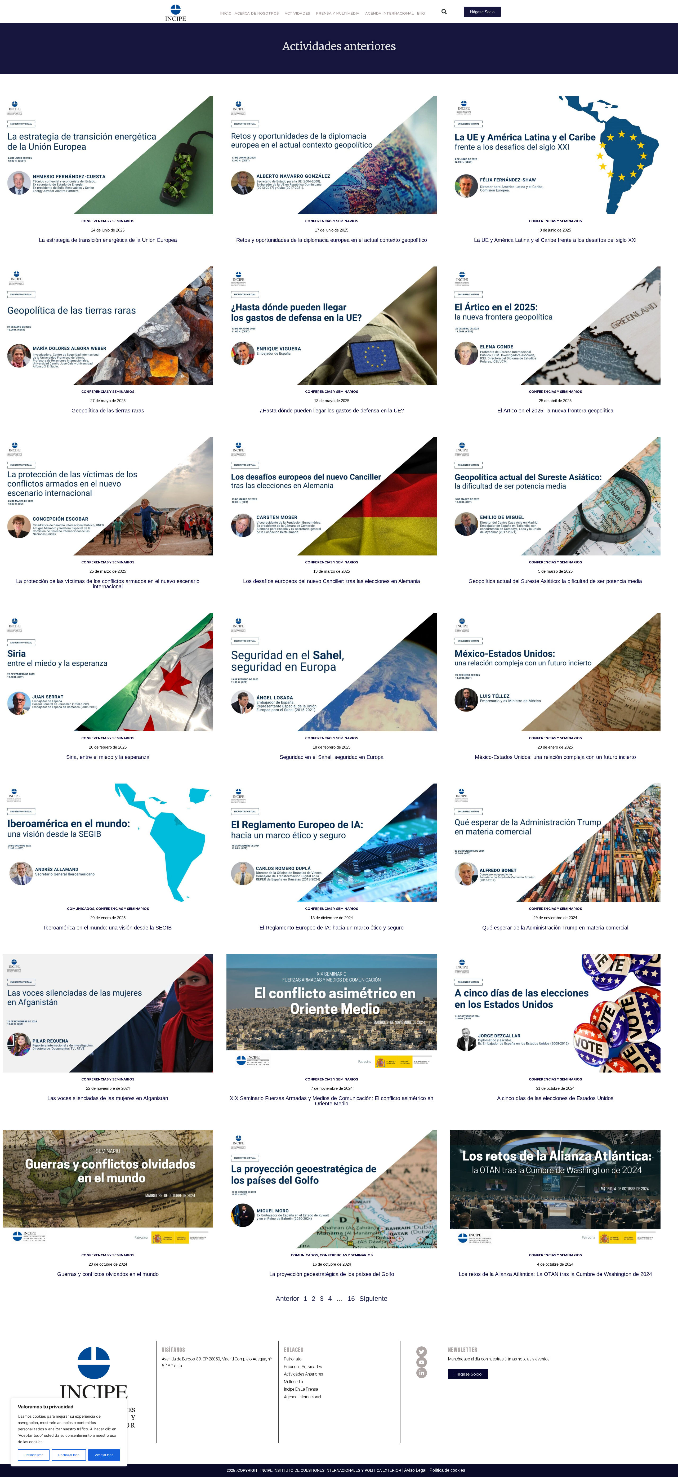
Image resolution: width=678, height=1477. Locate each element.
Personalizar (33, 1455)
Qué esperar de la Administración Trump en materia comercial (555, 928)
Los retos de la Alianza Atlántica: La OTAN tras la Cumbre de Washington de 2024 (555, 1274)
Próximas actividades (303, 1366)
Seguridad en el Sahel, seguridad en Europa (331, 757)
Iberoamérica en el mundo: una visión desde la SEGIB (108, 928)
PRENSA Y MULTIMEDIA (337, 13)
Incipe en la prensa (301, 1389)
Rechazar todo (68, 1455)
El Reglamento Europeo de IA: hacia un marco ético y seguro (332, 928)
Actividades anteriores (303, 1374)
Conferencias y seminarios (107, 221)
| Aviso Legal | (416, 1470)
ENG (421, 13)
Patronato (293, 1359)
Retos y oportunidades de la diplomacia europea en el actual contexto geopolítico (331, 240)
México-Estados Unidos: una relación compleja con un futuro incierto (555, 757)
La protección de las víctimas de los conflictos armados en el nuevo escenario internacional (107, 583)
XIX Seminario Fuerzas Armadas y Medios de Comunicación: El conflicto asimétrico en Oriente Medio (331, 1100)
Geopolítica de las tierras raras (108, 410)
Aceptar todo (104, 1455)
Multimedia (293, 1381)
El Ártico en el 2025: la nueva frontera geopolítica (555, 410)
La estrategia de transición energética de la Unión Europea (108, 240)
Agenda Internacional (302, 1396)
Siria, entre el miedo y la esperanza (107, 757)
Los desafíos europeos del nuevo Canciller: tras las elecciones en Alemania (331, 581)
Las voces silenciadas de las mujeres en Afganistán (107, 1098)
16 (351, 1298)
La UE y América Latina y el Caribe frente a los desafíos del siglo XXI (555, 240)
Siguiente (373, 1298)
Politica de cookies (447, 1470)
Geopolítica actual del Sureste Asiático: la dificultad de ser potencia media (555, 581)
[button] (444, 11)
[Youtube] (421, 1362)
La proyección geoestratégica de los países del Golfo (331, 1274)
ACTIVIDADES (297, 13)
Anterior (287, 1298)
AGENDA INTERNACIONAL (389, 13)
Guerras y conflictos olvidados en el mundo (108, 1274)
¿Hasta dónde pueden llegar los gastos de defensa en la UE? (332, 410)
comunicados (80, 909)
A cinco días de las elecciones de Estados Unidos (555, 1098)
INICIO (225, 13)
